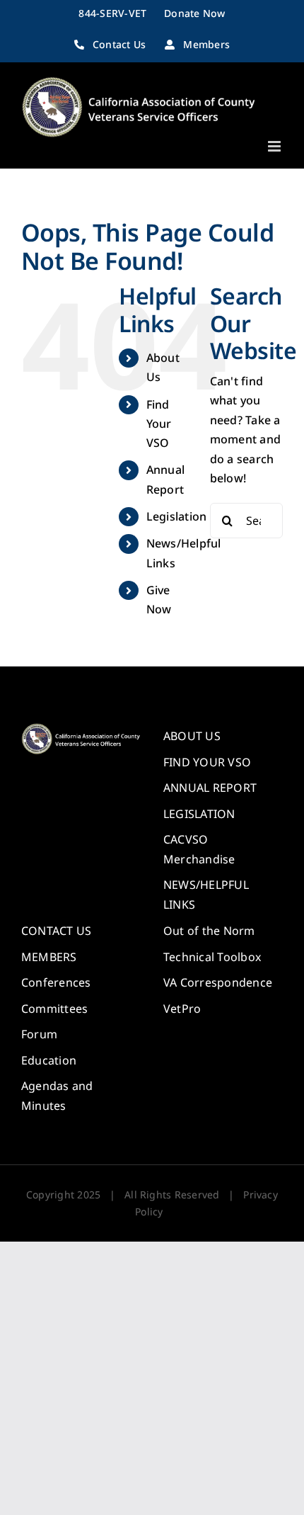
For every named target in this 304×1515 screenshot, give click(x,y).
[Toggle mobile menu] (275, 146)
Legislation (176, 516)
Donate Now (194, 13)
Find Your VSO (159, 423)
